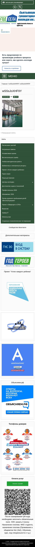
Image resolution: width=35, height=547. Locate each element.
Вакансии (5, 209)
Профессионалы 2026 (9, 190)
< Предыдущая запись (8, 133)
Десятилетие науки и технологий (13, 186)
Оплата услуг (6, 217)
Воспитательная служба (10, 157)
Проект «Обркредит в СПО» (11, 204)
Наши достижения (8, 178)
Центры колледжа (8, 182)
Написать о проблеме (11, 68)
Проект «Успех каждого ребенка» (13, 170)
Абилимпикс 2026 (8, 194)
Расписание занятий (9, 145)
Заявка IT (5, 213)
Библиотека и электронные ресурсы (14, 165)
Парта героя (6, 174)
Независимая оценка (9, 153)
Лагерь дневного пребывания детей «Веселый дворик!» (14, 199)
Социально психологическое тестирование (16, 221)
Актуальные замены (9, 149)
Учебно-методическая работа (12, 161)
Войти (4, 139)
